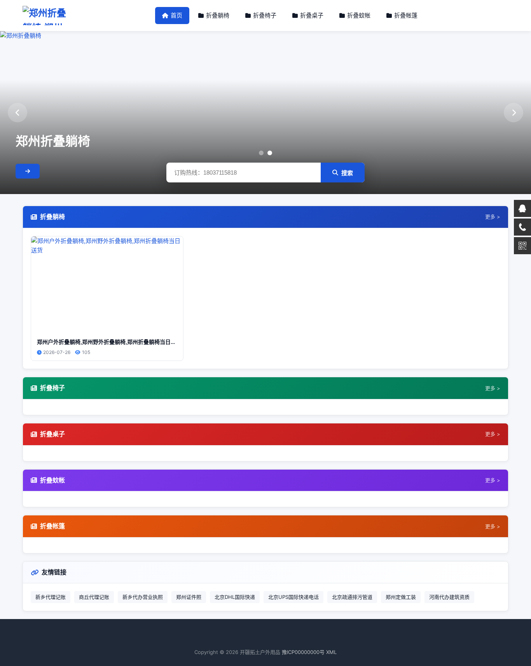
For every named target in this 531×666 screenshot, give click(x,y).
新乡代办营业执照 (142, 597)
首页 (176, 15)
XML (331, 652)
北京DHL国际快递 (235, 597)
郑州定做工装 (401, 597)
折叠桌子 (311, 15)
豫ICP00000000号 (303, 652)
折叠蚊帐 (358, 15)
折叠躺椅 (217, 15)
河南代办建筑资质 (449, 597)
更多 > (492, 216)
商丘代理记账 (94, 597)
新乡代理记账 (50, 597)
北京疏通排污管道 (352, 597)
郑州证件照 (188, 597)
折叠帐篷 (405, 15)
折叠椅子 (264, 15)
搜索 (347, 173)
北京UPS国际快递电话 (293, 597)
